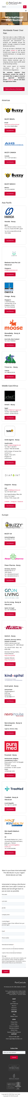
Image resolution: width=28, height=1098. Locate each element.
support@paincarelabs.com (15, 1038)
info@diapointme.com (14, 490)
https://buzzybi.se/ (10, 660)
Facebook (20, 501)
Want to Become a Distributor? (14, 89)
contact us (14, 50)
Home (14, 1001)
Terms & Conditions (14, 1026)
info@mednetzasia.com (11, 270)
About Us (14, 1005)
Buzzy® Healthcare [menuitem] (6, 17)
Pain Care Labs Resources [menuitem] (4, 24)
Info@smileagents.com (14, 445)
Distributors (14, 1009)
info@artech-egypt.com (14, 410)
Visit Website (10, 130)
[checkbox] (14, 950)
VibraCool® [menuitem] (13, 17)
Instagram (14, 501)
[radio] (14, 947)
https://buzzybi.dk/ (10, 655)
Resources (14, 1007)
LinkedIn (7, 501)
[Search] (25, 6)
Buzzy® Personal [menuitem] (10, 17)
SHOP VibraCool (14, 1003)
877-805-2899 (15, 1036)
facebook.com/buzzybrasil (12, 124)
